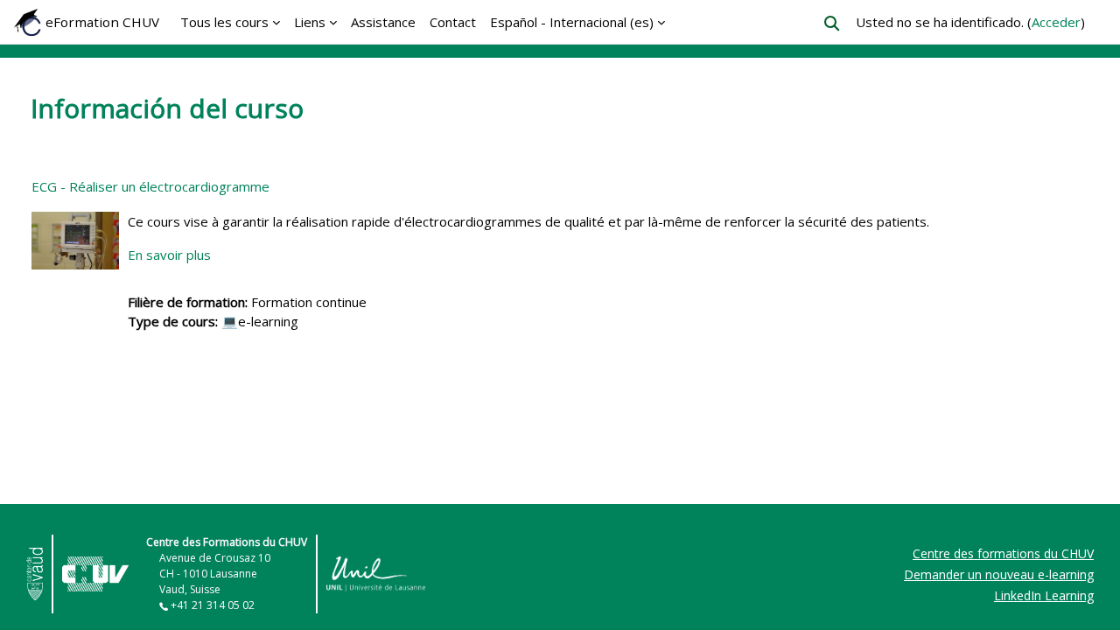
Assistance (383, 22)
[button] (832, 23)
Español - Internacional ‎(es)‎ (572, 22)
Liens (310, 22)
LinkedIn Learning (1044, 595)
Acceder (1056, 22)
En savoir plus (169, 254)
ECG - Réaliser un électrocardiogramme (151, 186)
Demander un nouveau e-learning (999, 574)
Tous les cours (224, 22)
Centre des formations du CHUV (1003, 553)
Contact (453, 22)
